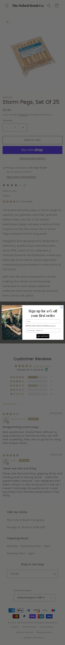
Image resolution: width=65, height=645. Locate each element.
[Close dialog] (61, 307)
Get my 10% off (42, 336)
